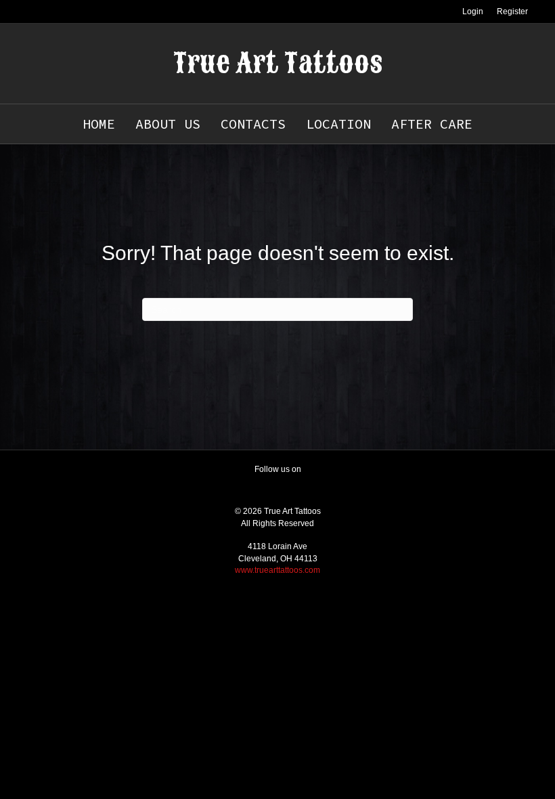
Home (99, 123)
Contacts (253, 123)
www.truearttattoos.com (277, 570)
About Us (167, 123)
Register (512, 11)
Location (338, 123)
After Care (431, 123)
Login (472, 11)
